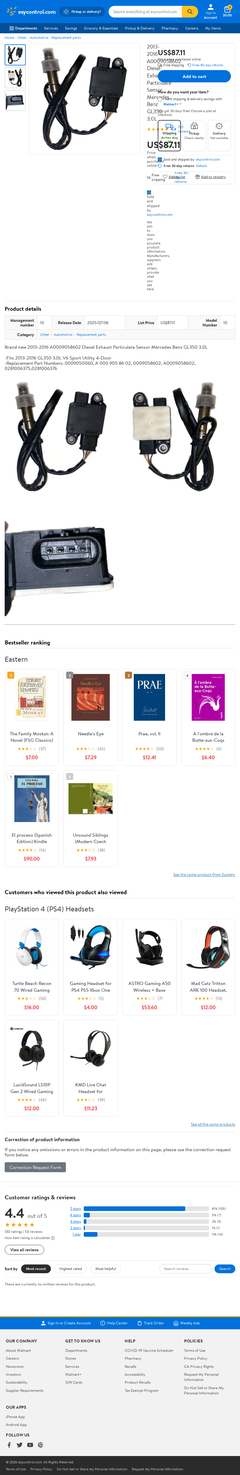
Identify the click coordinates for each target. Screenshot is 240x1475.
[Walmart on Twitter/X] (19, 1445)
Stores (70, 1358)
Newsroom (15, 1366)
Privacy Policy (196, 1358)
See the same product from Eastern (204, 874)
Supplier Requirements (24, 1390)
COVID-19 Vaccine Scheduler (149, 1350)
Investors (13, 1374)
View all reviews (24, 1249)
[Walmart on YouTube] (30, 1445)
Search (225, 1268)
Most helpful (105, 1268)
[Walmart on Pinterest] (40, 1445)
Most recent (36, 1268)
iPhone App (15, 1416)
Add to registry (213, 176)
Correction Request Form (35, 1167)
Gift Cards (73, 1382)
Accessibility (135, 1374)
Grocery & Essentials (101, 28)
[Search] (190, 12)
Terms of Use (194, 1350)
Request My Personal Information (201, 1377)
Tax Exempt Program (142, 1390)
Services (51, 28)
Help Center (117, 1323)
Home (9, 37)
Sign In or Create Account (69, 1323)
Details (201, 166)
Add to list (177, 176)
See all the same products (213, 1124)
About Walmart (18, 1350)
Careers (191, 28)
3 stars (75, 1221)
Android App (16, 1424)
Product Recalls (137, 1382)
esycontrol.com (160, 214)
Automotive (39, 37)
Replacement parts (66, 37)
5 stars (75, 1208)
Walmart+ (73, 1374)
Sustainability (17, 1382)
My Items (213, 28)
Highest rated (70, 1268)
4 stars (75, 1215)
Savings (71, 28)
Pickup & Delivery (140, 28)
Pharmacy (170, 28)
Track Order (154, 1323)
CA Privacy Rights (199, 1366)
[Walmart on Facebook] (9, 1445)
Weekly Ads (190, 1323)
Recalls (130, 1366)
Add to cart (194, 76)
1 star (77, 1234)
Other (22, 37)
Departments (26, 28)
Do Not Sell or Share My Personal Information (204, 1390)
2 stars (75, 1228)
